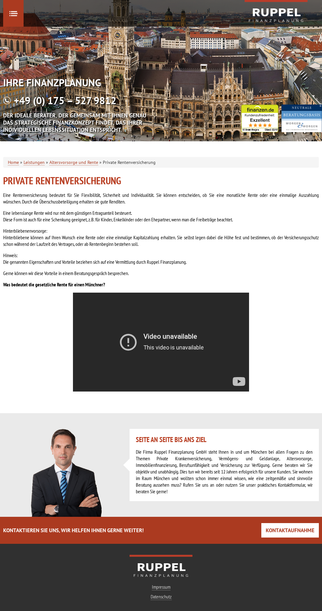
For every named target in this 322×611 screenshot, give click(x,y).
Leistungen (34, 162)
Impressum (161, 587)
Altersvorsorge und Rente (73, 162)
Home (13, 162)
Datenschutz (161, 596)
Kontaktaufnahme (290, 530)
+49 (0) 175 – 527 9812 (65, 100)
